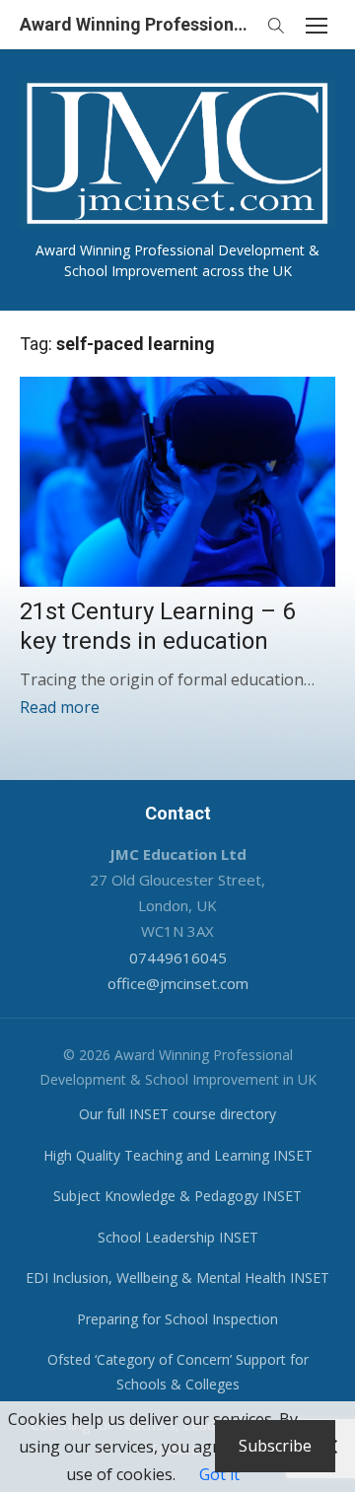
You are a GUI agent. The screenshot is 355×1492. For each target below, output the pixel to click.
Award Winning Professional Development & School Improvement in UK (138, 24)
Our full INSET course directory (177, 1113)
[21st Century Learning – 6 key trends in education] (177, 481)
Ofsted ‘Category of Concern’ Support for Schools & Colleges (178, 1371)
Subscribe (275, 1445)
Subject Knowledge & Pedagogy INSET (177, 1195)
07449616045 (178, 957)
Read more (60, 707)
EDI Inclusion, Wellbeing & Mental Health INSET (177, 1277)
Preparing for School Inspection (177, 1319)
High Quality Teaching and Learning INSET (178, 1155)
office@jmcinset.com (177, 983)
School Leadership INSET (178, 1237)
